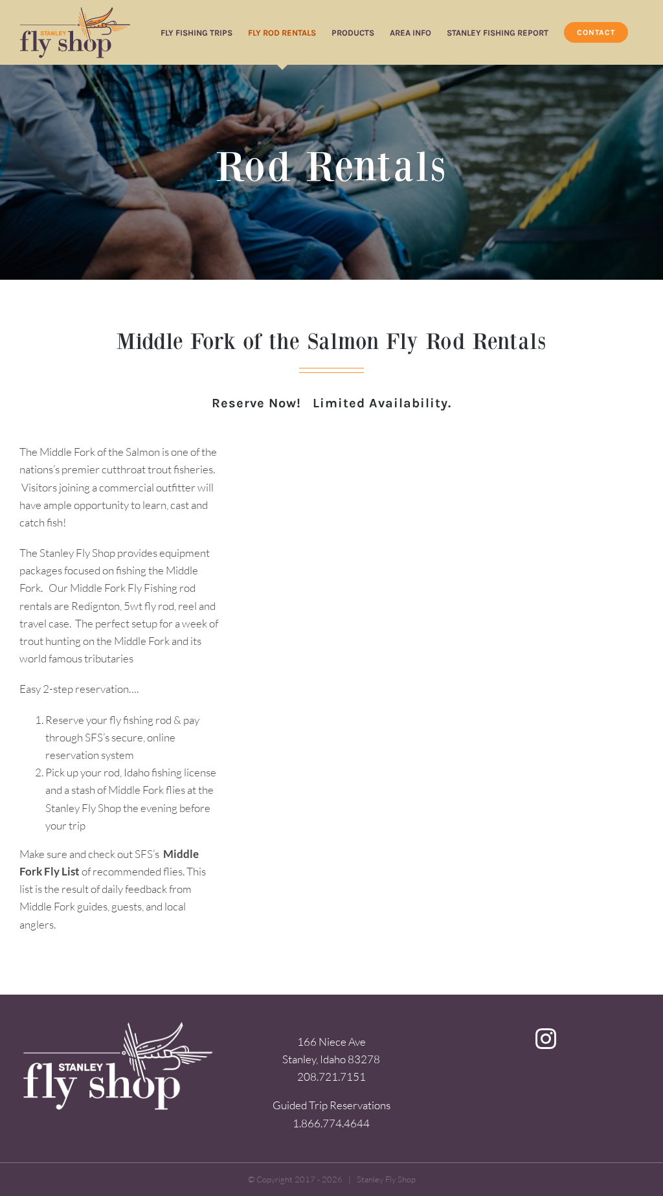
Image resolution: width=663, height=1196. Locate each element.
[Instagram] (545, 1038)
